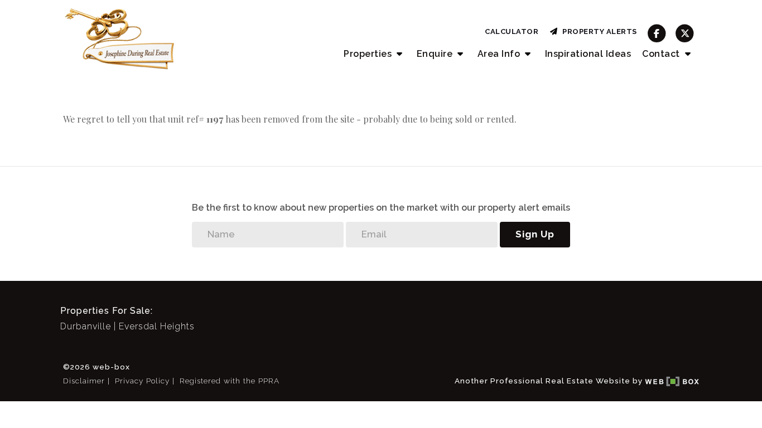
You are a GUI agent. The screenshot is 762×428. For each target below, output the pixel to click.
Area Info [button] (500, 53)
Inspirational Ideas (588, 53)
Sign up (534, 234)
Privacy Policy (142, 380)
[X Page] (685, 33)
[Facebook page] (657, 33)
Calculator (511, 31)
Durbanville (85, 326)
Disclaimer (84, 380)
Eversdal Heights (157, 326)
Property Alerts (597, 31)
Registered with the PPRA (229, 380)
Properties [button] (369, 53)
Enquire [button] (436, 53)
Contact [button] (662, 53)
